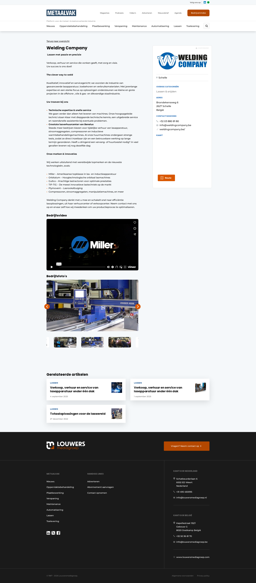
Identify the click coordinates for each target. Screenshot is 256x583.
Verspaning (121, 26)
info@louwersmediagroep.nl (191, 497)
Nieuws (51, 26)
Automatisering (160, 26)
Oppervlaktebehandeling (73, 26)
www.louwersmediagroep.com (192, 557)
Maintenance (139, 26)
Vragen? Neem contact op (185, 446)
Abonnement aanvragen (100, 487)
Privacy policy (203, 576)
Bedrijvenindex (198, 13)
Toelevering (192, 26)
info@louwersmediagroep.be (192, 542)
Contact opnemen (97, 493)
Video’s (132, 13)
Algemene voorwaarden (182, 576)
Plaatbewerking (101, 26)
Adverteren (147, 13)
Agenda (178, 13)
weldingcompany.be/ (172, 129)
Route (168, 178)
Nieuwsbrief (163, 13)
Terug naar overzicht (58, 41)
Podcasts (119, 13)
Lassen (178, 26)
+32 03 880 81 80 (169, 121)
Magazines (104, 13)
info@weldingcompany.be (175, 125)
